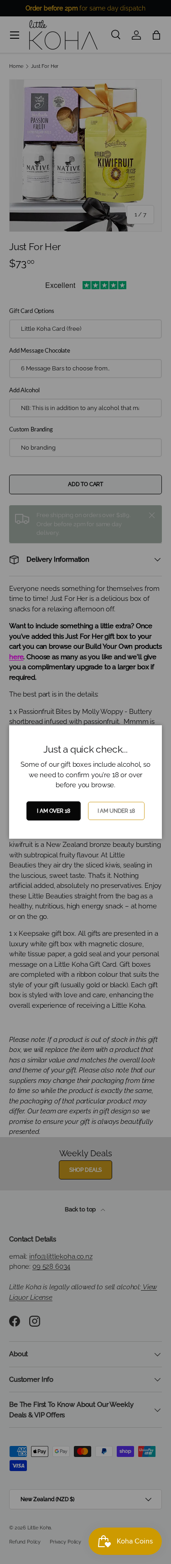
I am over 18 (53, 811)
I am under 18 (116, 811)
